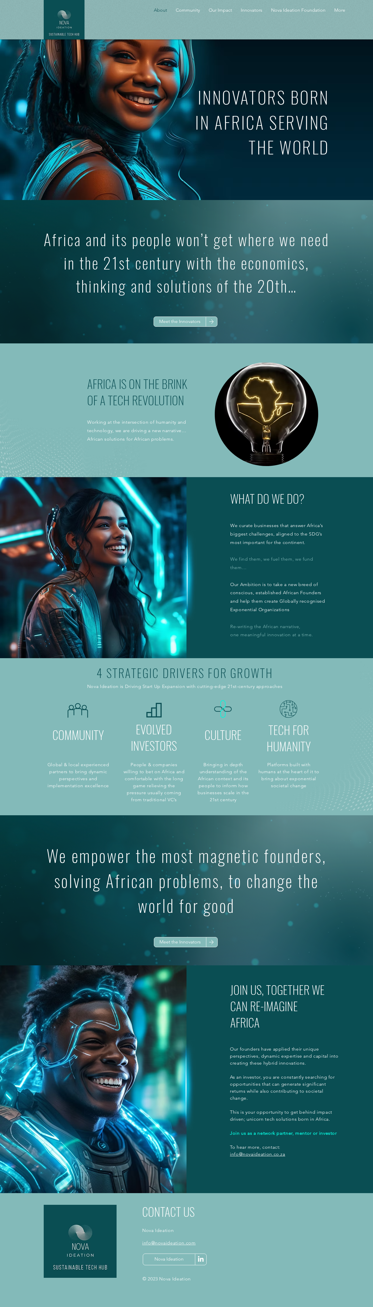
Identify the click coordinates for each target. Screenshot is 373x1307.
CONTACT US (168, 1211)
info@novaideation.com (169, 1243)
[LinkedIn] (200, 1259)
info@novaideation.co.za (257, 1154)
